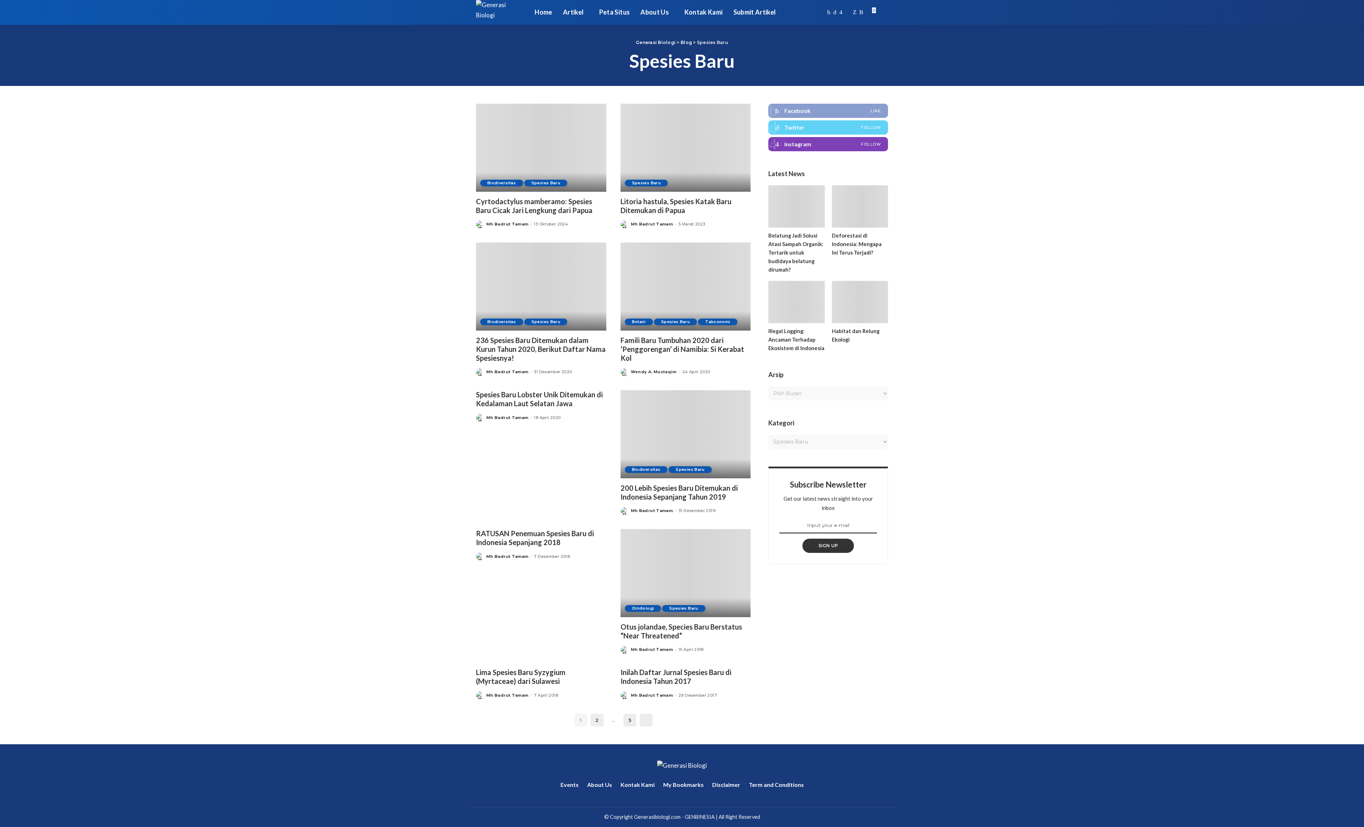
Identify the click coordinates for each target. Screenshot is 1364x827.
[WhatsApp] (854, 12)
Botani (639, 321)
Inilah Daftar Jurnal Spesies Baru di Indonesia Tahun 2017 (676, 676)
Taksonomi (717, 321)
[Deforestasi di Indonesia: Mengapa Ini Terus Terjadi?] (860, 206)
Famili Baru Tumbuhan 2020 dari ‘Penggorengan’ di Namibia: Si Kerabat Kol (682, 349)
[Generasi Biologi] (500, 12)
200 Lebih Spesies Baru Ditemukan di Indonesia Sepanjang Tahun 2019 (679, 492)
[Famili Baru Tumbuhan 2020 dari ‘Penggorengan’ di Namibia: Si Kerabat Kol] (686, 287)
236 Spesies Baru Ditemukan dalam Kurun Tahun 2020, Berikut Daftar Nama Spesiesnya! (541, 349)
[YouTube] (847, 12)
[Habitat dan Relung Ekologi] (860, 302)
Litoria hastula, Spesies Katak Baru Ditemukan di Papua (676, 205)
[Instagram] (841, 12)
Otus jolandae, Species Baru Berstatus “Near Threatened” (681, 631)
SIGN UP (828, 545)
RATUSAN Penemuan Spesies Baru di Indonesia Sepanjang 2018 (535, 537)
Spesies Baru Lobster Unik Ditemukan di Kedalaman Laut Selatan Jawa (539, 399)
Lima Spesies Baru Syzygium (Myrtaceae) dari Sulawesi (520, 676)
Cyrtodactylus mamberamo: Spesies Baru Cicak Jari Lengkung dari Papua (534, 205)
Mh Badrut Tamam (507, 224)
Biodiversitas (501, 182)
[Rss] (861, 12)
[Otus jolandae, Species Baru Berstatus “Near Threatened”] (686, 573)
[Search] (883, 12)
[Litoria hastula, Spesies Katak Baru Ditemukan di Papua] (686, 148)
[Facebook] (829, 12)
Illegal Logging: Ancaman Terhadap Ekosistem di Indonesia (796, 339)
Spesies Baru (545, 182)
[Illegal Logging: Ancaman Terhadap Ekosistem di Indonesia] (796, 302)
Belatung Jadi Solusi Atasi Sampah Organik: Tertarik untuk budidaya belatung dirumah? (795, 252)
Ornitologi (643, 608)
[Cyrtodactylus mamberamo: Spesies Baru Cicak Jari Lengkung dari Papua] (541, 148)
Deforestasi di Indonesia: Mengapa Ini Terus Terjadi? (857, 244)
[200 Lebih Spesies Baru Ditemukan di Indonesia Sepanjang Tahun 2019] (686, 434)
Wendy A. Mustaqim (654, 372)
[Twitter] (835, 12)
